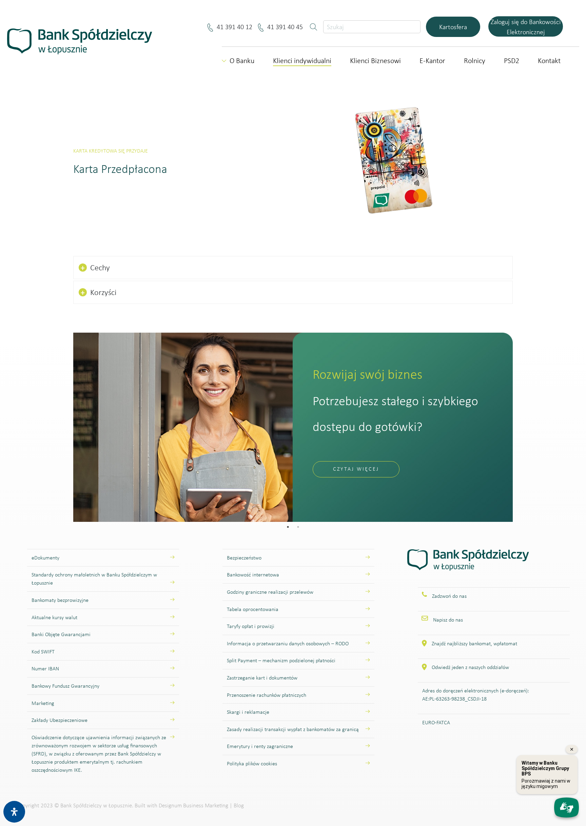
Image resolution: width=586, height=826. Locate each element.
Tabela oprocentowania (252, 609)
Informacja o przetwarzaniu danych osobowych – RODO (288, 643)
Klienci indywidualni (302, 60)
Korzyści (98, 292)
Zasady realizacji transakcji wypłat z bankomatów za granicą (293, 729)
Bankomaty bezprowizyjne (60, 600)
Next (517, 427)
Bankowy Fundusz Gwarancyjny (65, 686)
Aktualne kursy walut (54, 617)
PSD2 (511, 60)
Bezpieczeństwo (244, 557)
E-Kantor (432, 60)
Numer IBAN (45, 668)
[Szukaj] (314, 26)
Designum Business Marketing (193, 805)
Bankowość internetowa (253, 574)
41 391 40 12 (235, 26)
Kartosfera (453, 27)
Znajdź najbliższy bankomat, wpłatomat (474, 643)
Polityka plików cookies (252, 763)
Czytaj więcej (356, 469)
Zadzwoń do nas (449, 596)
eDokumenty (45, 557)
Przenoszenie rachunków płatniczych (266, 695)
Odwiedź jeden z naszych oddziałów (470, 667)
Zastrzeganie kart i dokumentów (262, 677)
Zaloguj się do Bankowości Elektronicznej (526, 27)
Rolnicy (474, 60)
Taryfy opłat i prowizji (250, 626)
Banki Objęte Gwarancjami (61, 634)
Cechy (95, 267)
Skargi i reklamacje (248, 712)
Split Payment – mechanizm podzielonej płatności (281, 660)
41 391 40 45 (286, 26)
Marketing (43, 703)
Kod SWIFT (43, 651)
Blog (239, 805)
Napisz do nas (448, 619)
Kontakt (549, 60)
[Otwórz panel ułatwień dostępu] (14, 812)
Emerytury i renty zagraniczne (260, 746)
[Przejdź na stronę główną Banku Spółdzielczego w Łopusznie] (468, 567)
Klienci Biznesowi (375, 60)
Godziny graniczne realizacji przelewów (270, 592)
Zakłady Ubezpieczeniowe (59, 720)
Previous (68, 427)
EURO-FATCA (436, 722)
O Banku (242, 60)
